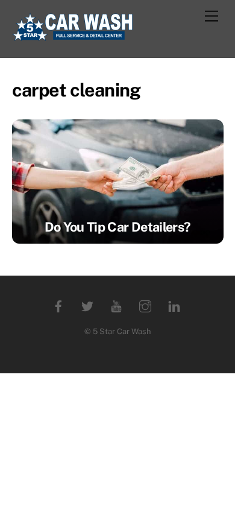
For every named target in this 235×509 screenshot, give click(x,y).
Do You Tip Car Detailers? (118, 227)
